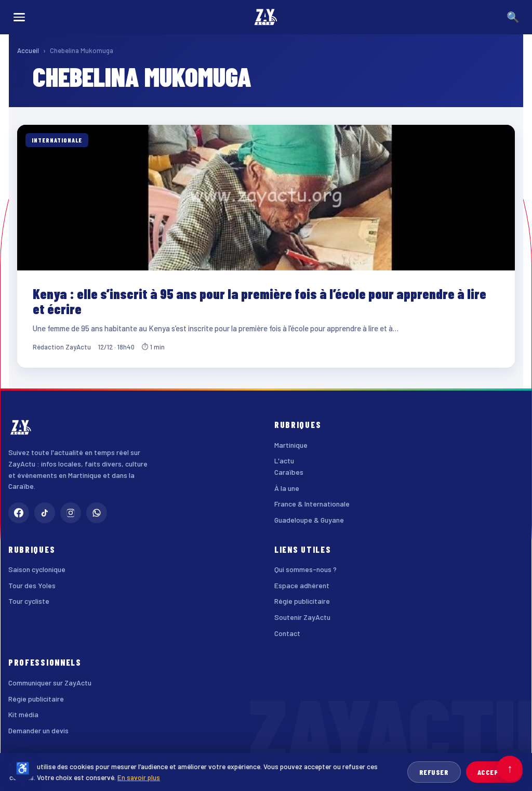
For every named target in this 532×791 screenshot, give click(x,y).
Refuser (434, 772)
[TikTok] (44, 512)
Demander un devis (38, 730)
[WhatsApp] (96, 512)
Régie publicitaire (302, 601)
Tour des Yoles (32, 585)
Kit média (23, 714)
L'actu (284, 460)
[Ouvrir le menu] (19, 17)
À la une (286, 488)
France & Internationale (312, 503)
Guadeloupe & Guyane (309, 519)
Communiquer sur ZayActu (49, 682)
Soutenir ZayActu (302, 617)
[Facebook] (18, 512)
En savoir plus (138, 777)
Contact (287, 633)
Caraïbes (288, 472)
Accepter (494, 772)
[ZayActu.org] (266, 17)
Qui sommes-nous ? (305, 569)
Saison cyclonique (36, 569)
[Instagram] (70, 512)
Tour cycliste (28, 601)
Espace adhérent (301, 585)
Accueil (28, 50)
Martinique (291, 444)
